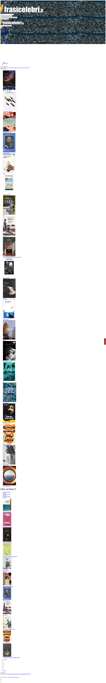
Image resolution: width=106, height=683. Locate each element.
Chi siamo (8, 673)
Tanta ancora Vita (6, 153)
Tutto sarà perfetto (6, 486)
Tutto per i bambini (6, 194)
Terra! (4, 173)
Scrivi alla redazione (16, 673)
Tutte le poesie (6, 402)
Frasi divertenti (6, 34)
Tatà (4, 215)
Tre (3, 382)
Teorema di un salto (7, 423)
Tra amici (5, 298)
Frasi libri (5, 33)
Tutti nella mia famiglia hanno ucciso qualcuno (12, 257)
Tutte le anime (5, 319)
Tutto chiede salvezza (7, 361)
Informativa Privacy (27, 673)
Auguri (4, 36)
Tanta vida (5, 236)
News (11, 673)
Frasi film (5, 31)
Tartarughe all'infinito (7, 444)
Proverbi (5, 35)
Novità (21, 673)
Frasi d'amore (6, 30)
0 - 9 (1, 67)
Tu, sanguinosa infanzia (7, 111)
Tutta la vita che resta (7, 132)
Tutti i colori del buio (7, 90)
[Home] (43, 13)
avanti (4, 670)
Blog (4, 40)
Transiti (4, 340)
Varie (4, 37)
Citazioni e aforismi (7, 29)
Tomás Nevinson (6, 277)
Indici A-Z (5, 39)
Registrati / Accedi (4, 3)
